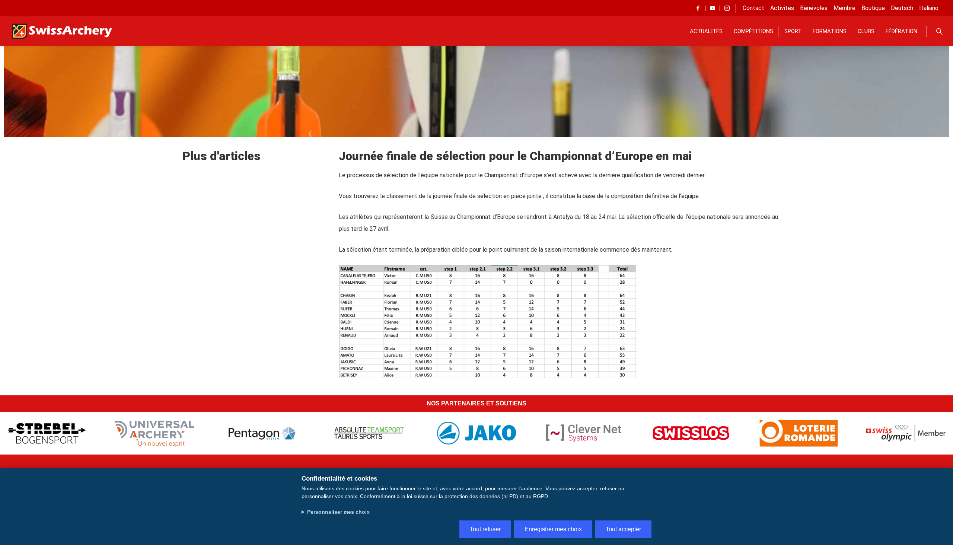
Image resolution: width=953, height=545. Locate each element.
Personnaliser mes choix (338, 512)
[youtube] (712, 8)
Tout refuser (485, 529)
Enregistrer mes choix (553, 529)
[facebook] (698, 8)
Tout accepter (623, 529)
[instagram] (727, 8)
